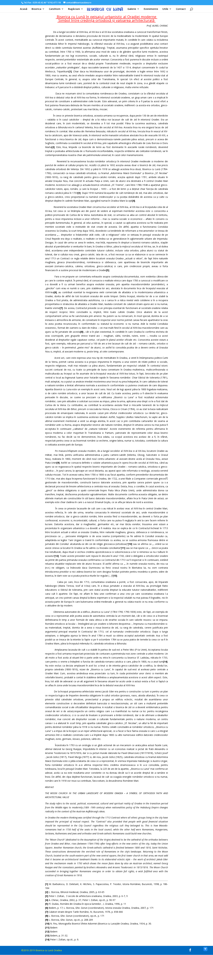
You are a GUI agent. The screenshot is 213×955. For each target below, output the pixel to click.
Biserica (36, 9)
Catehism (54, 9)
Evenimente (151, 9)
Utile (165, 9)
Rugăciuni (74, 9)
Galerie (131, 9)
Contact (181, 9)
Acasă (23, 9)
